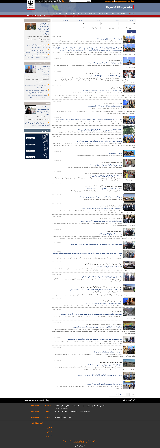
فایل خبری (47, 417)
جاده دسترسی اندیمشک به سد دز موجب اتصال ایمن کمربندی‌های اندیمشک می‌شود (38, 91)
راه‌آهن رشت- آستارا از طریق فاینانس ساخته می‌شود (107, 352)
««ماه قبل (130, 20)
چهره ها (57, 411)
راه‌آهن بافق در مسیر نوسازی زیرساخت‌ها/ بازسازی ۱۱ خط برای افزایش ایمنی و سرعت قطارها (37, 51)
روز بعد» (80, 20)
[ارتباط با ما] (52, 1)
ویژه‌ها (48, 103)
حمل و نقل (64, 411)
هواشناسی (72, 13)
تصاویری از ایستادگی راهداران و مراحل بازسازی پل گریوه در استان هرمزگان (38, 46)
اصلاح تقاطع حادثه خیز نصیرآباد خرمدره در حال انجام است (105, 365)
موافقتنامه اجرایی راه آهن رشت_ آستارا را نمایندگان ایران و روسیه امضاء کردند (99, 141)
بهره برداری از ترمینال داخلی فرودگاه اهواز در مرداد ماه (106, 165)
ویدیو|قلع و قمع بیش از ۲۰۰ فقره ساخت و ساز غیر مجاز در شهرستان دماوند (100, 197)
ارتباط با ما (47, 436)
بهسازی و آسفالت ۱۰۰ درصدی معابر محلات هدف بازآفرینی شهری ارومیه (101, 221)
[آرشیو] (60, 1)
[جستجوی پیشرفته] (57, 1)
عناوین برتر (46, 20)
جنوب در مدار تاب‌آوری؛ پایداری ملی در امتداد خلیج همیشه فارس (43, 111)
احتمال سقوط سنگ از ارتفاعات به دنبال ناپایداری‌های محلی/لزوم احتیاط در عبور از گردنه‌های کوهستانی (91, 314)
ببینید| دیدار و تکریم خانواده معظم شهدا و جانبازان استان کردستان (102, 277)
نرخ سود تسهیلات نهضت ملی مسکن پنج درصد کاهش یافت (105, 63)
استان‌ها (80, 13)
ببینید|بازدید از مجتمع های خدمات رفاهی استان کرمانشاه (104, 384)
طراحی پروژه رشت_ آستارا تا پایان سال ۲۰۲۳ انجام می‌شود (105, 106)
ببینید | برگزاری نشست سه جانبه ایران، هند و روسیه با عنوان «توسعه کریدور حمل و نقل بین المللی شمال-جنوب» (89, 119)
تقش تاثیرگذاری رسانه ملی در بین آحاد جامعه (109, 266)
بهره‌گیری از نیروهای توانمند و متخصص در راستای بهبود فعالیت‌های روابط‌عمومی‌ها (97, 327)
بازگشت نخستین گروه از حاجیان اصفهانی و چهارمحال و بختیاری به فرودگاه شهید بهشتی (96, 289)
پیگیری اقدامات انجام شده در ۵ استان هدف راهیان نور (106, 75)
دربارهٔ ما (48, 428)
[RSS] (63, 1)
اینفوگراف (57, 417)
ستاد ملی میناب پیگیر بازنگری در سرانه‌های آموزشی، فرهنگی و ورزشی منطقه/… (37, 124)
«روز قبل (116, 20)
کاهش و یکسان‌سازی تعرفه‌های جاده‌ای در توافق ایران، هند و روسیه (102, 90)
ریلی (117, 13)
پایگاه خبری (47, 406)
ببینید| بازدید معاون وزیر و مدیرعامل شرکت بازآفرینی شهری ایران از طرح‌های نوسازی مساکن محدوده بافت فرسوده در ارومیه (87, 254)
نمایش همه (131, 32)
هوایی (112, 13)
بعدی (112, 395)
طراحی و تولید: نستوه (80, 446)
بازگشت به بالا (128, 400)
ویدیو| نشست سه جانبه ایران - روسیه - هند (109, 39)
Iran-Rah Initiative (115, 153)
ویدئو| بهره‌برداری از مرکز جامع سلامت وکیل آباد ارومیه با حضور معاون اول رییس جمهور (96, 244)
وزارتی (65, 13)
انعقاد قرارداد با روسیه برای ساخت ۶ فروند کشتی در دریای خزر (103, 303)
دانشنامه (48, 411)
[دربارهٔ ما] (55, 1)
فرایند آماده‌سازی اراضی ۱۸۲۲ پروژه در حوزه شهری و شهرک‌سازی (44, 70)
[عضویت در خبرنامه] (117, 1)
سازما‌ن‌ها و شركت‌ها (85, 411)
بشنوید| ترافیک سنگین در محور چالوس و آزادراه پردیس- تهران (104, 188)
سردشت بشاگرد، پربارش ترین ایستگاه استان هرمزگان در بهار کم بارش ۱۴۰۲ (100, 129)
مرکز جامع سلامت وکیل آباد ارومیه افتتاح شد (109, 234)
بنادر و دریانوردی (103, 13)
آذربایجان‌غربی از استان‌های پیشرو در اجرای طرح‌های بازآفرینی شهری (102, 208)
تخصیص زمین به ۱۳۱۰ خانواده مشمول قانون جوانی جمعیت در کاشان (37, 86)
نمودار (64, 417)
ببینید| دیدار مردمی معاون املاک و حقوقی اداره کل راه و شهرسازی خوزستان (100, 375)
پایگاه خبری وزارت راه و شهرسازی (119, 7)
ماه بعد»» (66, 20)
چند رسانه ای (57, 13)
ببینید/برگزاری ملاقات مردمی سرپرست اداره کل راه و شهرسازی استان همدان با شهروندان (37, 56)
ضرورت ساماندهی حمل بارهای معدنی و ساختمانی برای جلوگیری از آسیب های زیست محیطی (94, 339)
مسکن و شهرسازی (90, 13)
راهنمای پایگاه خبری (37, 423)
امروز (98, 20)
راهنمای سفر (46, 131)
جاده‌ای (123, 13)
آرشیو (48, 432)
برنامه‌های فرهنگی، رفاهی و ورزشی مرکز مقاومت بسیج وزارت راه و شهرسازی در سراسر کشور (44, 29)
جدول (69, 417)
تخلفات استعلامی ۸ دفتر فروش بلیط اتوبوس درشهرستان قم (105, 176)
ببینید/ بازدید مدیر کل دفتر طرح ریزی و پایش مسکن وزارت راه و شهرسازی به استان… (38, 96)
